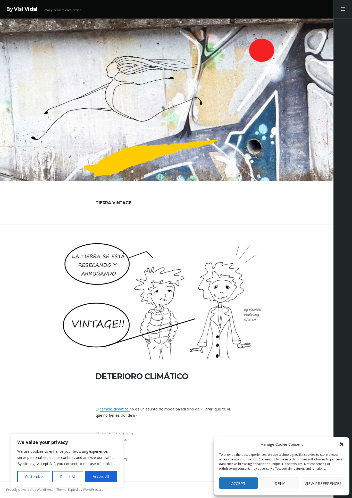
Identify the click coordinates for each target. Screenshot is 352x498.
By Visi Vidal (21, 9)
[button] (341, 444)
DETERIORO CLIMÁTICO (142, 376)
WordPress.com (94, 489)
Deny (280, 483)
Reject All (68, 476)
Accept (238, 483)
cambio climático (115, 408)
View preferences (323, 483)
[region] (67, 461)
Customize (34, 476)
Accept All (101, 476)
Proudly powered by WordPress (29, 489)
